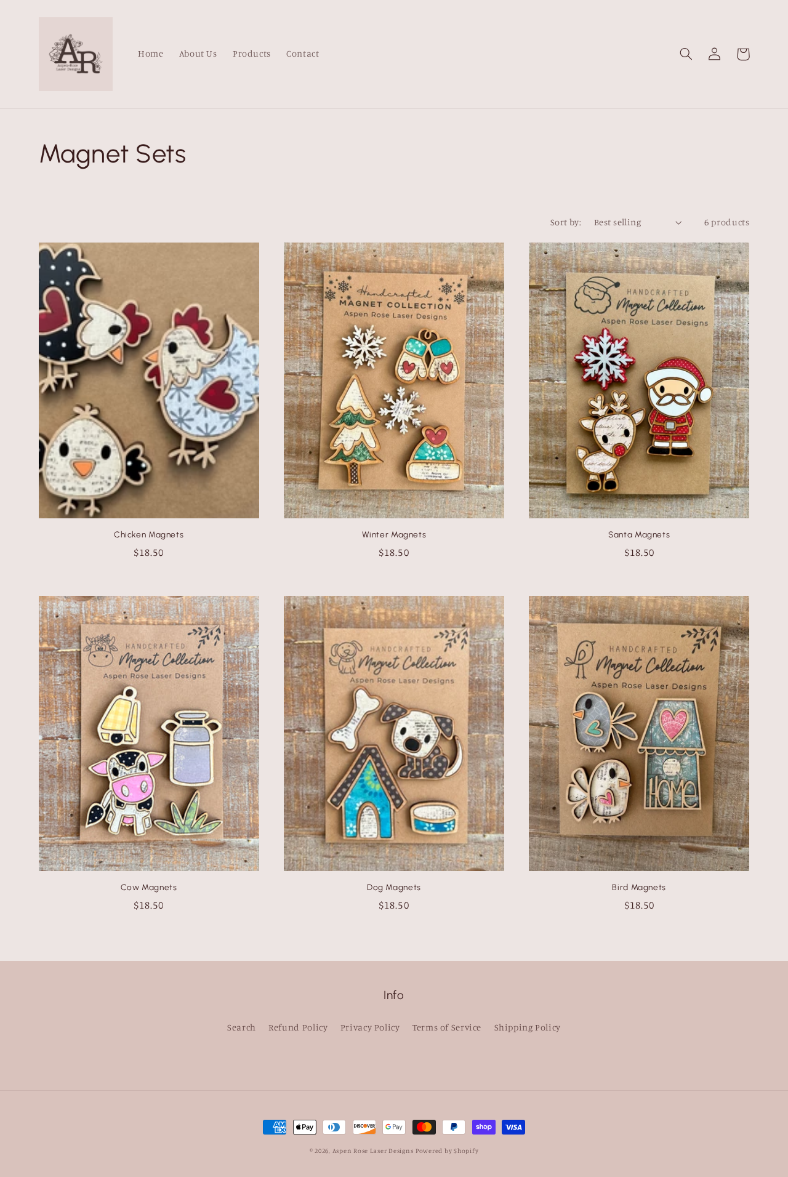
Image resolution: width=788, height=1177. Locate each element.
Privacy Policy (370, 1027)
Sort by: (565, 222)
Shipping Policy (527, 1027)
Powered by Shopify (447, 1150)
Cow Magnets (149, 887)
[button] (686, 54)
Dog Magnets (394, 887)
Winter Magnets (394, 534)
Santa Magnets (639, 534)
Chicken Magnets (148, 534)
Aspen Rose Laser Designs (373, 1150)
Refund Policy (298, 1027)
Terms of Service (446, 1027)
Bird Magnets (639, 887)
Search (241, 1027)
